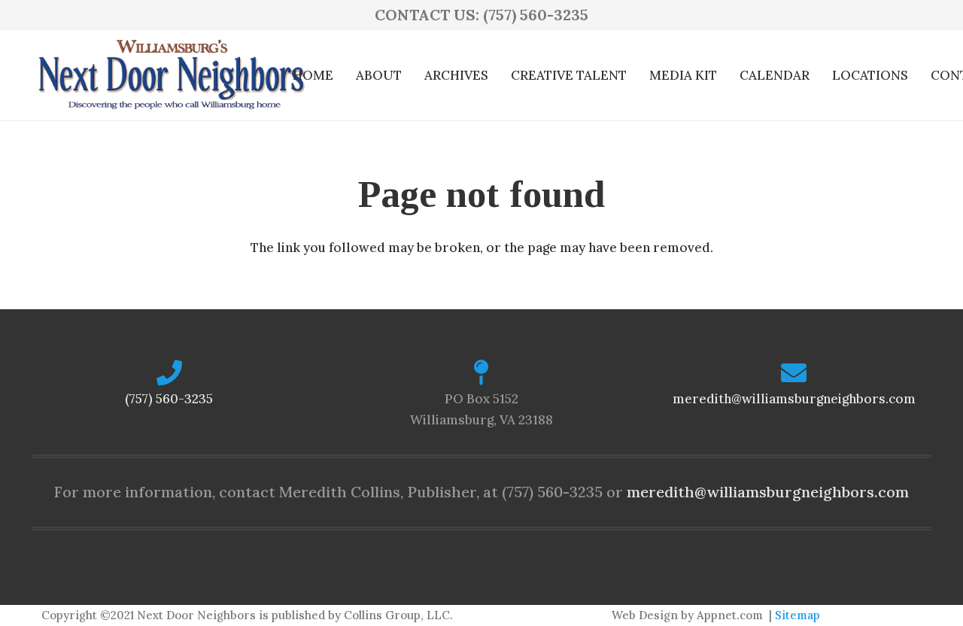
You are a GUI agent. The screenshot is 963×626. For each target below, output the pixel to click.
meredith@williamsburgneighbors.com (794, 398)
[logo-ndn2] (170, 75)
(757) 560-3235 (169, 398)
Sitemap (797, 615)
